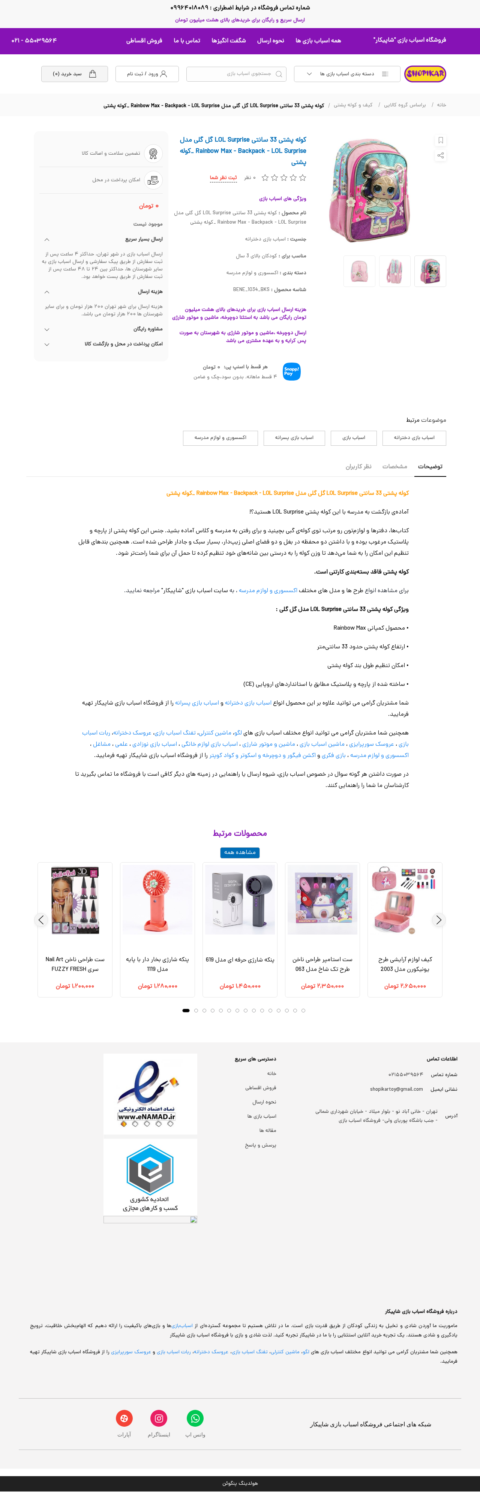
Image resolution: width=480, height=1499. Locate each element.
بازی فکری (334, 755)
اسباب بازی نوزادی (154, 744)
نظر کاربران (359, 467)
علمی (121, 744)
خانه (441, 105)
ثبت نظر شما (223, 178)
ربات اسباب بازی (174, 1352)
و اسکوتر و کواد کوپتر (234, 755)
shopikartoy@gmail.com (396, 1090)
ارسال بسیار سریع (144, 239)
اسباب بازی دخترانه (414, 438)
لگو (238, 733)
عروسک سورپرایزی (371, 744)
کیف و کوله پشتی (353, 105)
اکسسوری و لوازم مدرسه (220, 438)
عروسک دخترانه (132, 733)
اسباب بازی (353, 438)
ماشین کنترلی (215, 733)
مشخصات (394, 467)
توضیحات (430, 467)
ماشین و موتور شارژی (268, 744)
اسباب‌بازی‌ (182, 1326)
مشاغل (102, 744)
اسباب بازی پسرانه (294, 438)
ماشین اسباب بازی (322, 744)
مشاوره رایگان (148, 329)
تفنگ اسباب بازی (175, 733)
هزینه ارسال (150, 292)
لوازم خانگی (195, 744)
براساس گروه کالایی (405, 105)
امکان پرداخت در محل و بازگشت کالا (124, 344)
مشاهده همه (240, 852)
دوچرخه (271, 755)
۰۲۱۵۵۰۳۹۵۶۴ (405, 1075)
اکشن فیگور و (299, 755)
